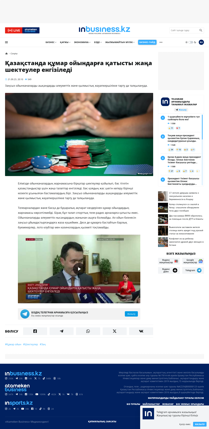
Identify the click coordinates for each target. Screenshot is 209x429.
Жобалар (168, 404)
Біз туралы (133, 404)
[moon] (195, 42)
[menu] (6, 42)
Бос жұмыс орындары (190, 404)
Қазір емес (185, 424)
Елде (97, 42)
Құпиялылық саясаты (102, 421)
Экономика (81, 42)
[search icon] (201, 30)
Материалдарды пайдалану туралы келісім (176, 398)
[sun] (186, 42)
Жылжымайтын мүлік (119, 42)
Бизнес (50, 42)
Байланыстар (151, 404)
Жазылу (200, 424)
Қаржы (64, 42)
